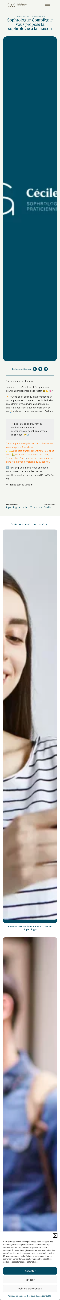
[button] (55, 1235)
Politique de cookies (17, 1296)
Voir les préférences (30, 1288)
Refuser (30, 1279)
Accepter (30, 1270)
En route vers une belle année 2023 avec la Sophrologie (30, 928)
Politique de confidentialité (39, 1296)
